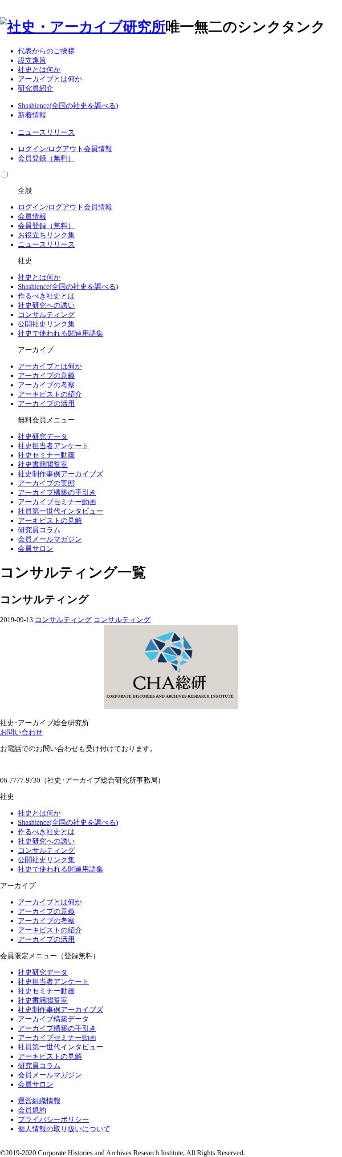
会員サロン (35, 548)
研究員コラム (39, 530)
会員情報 (98, 149)
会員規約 (32, 1110)
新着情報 (32, 115)
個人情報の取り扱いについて (64, 1129)
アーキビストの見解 (50, 520)
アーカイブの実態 (46, 483)
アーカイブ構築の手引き (57, 492)
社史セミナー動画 (46, 455)
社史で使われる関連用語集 (60, 333)
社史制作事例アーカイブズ (60, 474)
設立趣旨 (32, 60)
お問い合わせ (21, 732)
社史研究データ (43, 436)
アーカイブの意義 (46, 375)
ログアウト (66, 149)
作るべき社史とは (46, 296)
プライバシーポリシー (53, 1119)
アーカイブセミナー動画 (57, 502)
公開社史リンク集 (46, 324)
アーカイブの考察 (46, 385)
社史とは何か (39, 69)
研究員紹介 (35, 88)
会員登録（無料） (46, 158)
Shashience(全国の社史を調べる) (68, 105)
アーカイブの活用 (46, 403)
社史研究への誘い (46, 305)
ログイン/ (33, 149)
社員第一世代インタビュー (60, 511)
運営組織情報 (39, 1101)
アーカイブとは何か (50, 79)
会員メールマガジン (50, 539)
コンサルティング (46, 314)
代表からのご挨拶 (46, 51)
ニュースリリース (46, 132)
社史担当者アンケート (53, 446)
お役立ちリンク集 (46, 235)
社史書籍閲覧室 (43, 464)
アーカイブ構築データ (53, 1019)
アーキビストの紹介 (50, 394)
